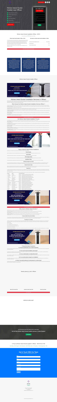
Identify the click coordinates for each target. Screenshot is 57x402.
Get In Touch (11, 24)
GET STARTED (28, 334)
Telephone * (18, 361)
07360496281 (41, 2)
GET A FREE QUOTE (28, 292)
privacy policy (37, 28)
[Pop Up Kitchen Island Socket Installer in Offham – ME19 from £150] (28, 381)
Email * (17, 358)
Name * (18, 355)
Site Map (28, 385)
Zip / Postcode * (19, 364)
